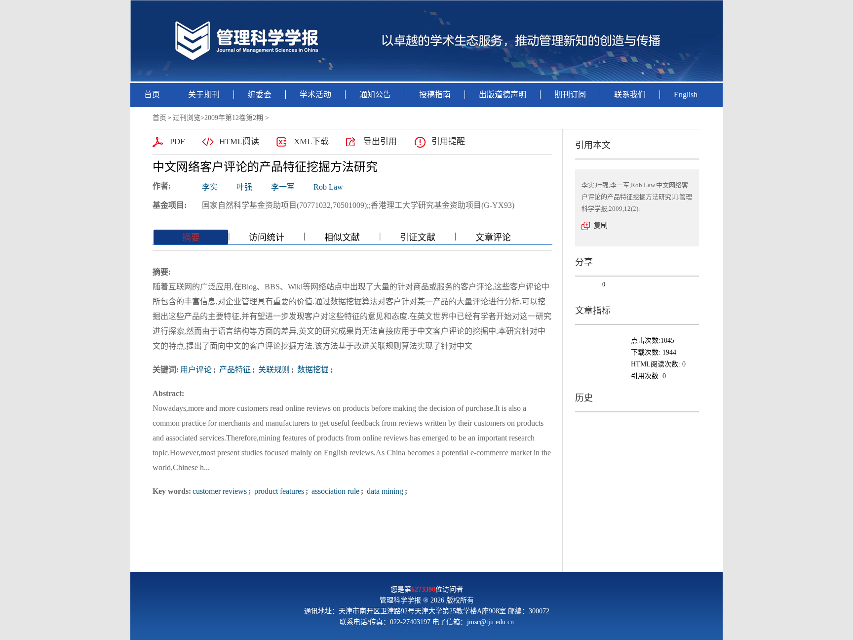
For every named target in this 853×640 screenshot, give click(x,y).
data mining (384, 491)
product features (278, 491)
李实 (210, 187)
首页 (152, 94)
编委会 (259, 94)
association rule (334, 491)
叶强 (244, 187)
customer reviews (220, 491)
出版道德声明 (502, 94)
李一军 (283, 187)
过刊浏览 (186, 117)
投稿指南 (435, 94)
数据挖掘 (312, 369)
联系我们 (630, 94)
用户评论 (196, 369)
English (686, 94)
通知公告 (375, 94)
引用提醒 (448, 141)
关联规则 (273, 369)
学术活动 (315, 94)
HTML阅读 (239, 141)
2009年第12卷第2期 (233, 117)
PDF (177, 141)
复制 (601, 225)
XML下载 (311, 141)
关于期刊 (204, 94)
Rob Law (328, 187)
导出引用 (380, 141)
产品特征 (234, 369)
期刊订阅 (570, 94)
